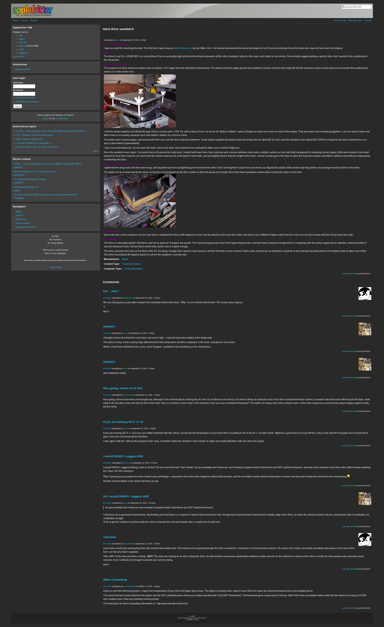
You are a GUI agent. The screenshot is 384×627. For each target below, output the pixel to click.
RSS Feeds (21, 219)
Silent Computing (115, 579)
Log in (344, 274)
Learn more (18, 56)
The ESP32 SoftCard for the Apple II (33, 143)
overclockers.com (182, 48)
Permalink (107, 298)
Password (18, 90)
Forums (24, 20)
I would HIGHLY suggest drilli (123, 456)
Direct (46, 118)
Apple (125, 259)
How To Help (340, 20)
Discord (22, 42)
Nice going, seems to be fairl (122, 388)
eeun (117, 40)
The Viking (19, 198)
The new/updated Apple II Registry (30, 179)
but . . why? (111, 291)
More (95, 151)
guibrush (18, 167)
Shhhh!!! (109, 326)
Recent (33, 20)
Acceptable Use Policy (26, 227)
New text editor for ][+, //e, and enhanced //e (37, 147)
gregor (17, 190)
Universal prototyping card (26, 187)
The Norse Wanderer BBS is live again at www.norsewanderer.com (45, 194)
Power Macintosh (133, 268)
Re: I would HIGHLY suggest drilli (125, 496)
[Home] (32, 15)
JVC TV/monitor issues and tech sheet (34, 135)
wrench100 (19, 175)
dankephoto (128, 298)
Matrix (22, 39)
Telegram (23, 53)
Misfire (22, 46)
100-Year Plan (355, 20)
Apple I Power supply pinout (29, 139)
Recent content (23, 69)
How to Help (55, 267)
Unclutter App (61, 118)
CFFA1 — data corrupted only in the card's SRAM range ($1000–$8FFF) (50, 131)
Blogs (18, 211)
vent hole (109, 537)
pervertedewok (129, 586)
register (352, 274)
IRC (21, 35)
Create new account (25, 97)
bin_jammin (128, 395)
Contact (368, 20)
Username (19, 82)
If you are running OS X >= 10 (123, 421)
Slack (21, 49)
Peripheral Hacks (131, 264)
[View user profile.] (364, 299)
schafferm (18, 182)
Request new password (27, 101)
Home (15, 20)
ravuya (126, 428)
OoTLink (126, 463)
